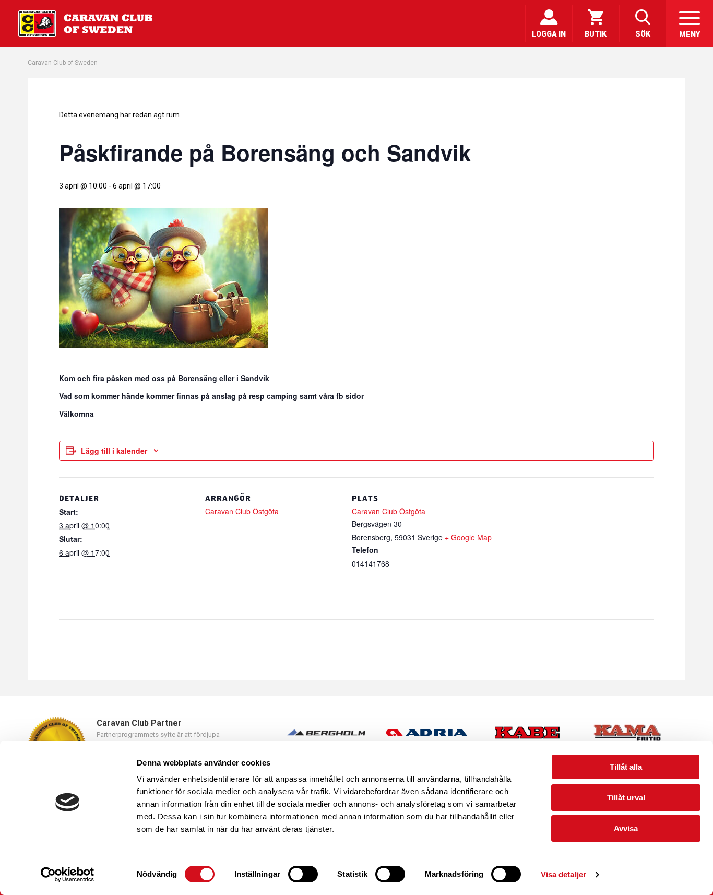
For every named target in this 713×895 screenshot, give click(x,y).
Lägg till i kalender (114, 450)
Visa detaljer (563, 874)
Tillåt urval (626, 797)
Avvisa (626, 828)
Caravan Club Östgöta (242, 511)
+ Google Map (468, 537)
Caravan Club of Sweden (63, 62)
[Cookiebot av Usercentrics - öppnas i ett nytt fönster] (67, 874)
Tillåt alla (626, 766)
